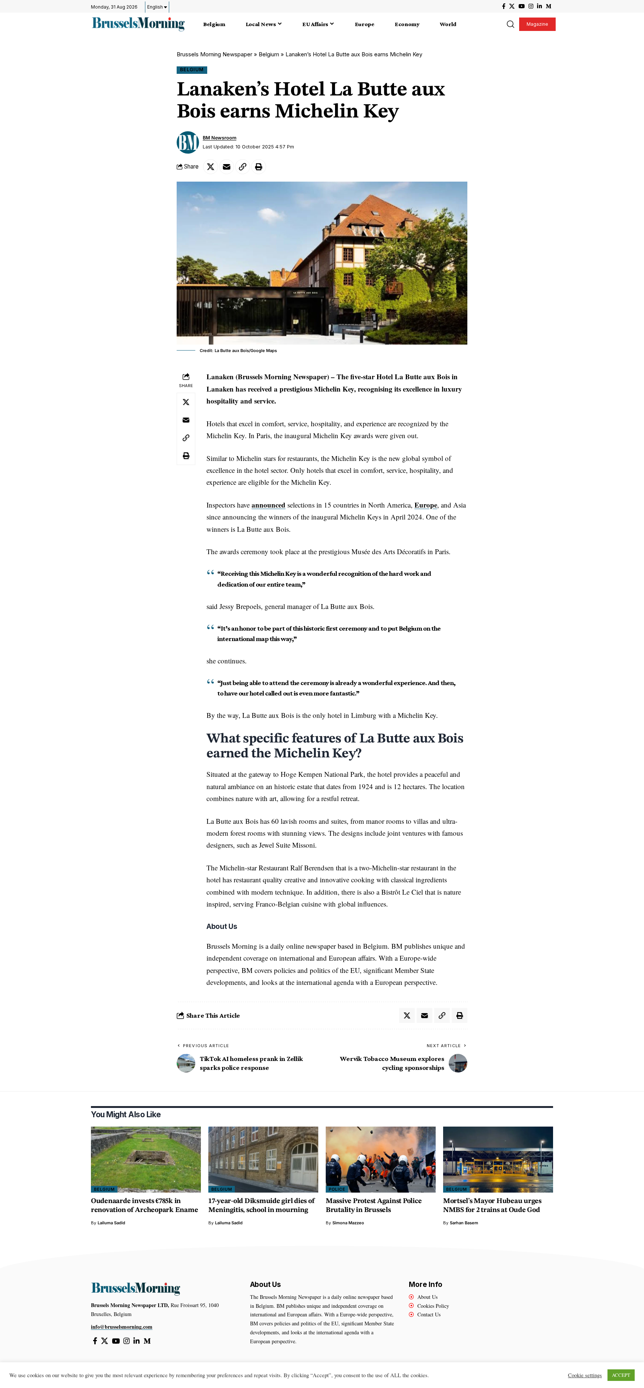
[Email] (226, 166)
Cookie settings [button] (585, 1375)
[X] (512, 6)
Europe (425, 505)
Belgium (269, 54)
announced (268, 505)
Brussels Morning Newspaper (214, 54)
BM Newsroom (219, 138)
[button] (510, 24)
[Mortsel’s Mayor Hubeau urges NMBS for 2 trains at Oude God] (498, 1160)
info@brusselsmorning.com (121, 1327)
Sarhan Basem (464, 1222)
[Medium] (548, 6)
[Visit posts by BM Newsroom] (188, 142)
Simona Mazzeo (348, 1222)
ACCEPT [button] (621, 1375)
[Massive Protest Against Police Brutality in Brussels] (381, 1160)
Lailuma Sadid (111, 1222)
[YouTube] (522, 6)
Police (337, 1189)
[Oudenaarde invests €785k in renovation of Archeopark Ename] (146, 1160)
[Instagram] (531, 6)
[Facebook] (503, 6)
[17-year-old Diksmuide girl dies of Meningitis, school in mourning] (263, 1160)
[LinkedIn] (539, 6)
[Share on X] (210, 166)
